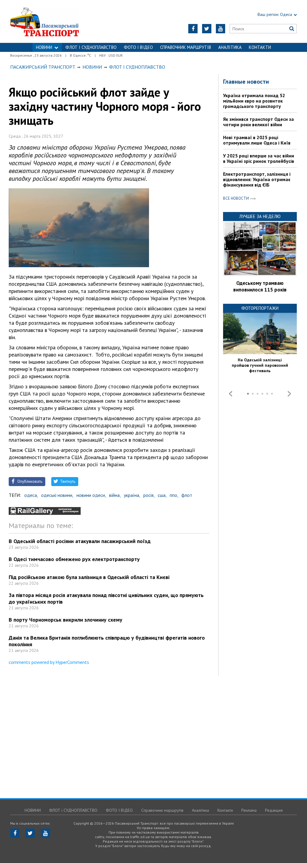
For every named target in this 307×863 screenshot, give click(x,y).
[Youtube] (220, 28)
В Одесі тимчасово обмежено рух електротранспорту (74, 559)
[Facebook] (193, 28)
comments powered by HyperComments (49, 662)
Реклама (249, 810)
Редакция (274, 810)
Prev (230, 394)
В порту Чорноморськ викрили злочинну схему (65, 619)
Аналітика (230, 47)
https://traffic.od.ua (60, 21)
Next (289, 394)
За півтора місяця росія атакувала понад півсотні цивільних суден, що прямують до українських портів (106, 598)
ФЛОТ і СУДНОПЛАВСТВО (91, 47)
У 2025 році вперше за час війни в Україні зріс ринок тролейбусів (258, 158)
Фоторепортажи (260, 308)
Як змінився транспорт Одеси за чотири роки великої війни (258, 121)
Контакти (260, 47)
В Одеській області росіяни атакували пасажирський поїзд (80, 541)
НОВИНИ (44, 47)
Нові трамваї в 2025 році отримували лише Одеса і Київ (257, 140)
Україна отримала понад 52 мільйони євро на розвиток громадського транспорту (254, 100)
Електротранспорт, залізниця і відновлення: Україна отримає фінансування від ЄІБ (257, 179)
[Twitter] (206, 28)
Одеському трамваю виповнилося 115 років (260, 286)
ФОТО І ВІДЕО (138, 47)
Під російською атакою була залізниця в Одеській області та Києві (89, 577)
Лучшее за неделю (260, 216)
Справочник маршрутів (185, 47)
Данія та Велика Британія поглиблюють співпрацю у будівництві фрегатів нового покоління (107, 641)
